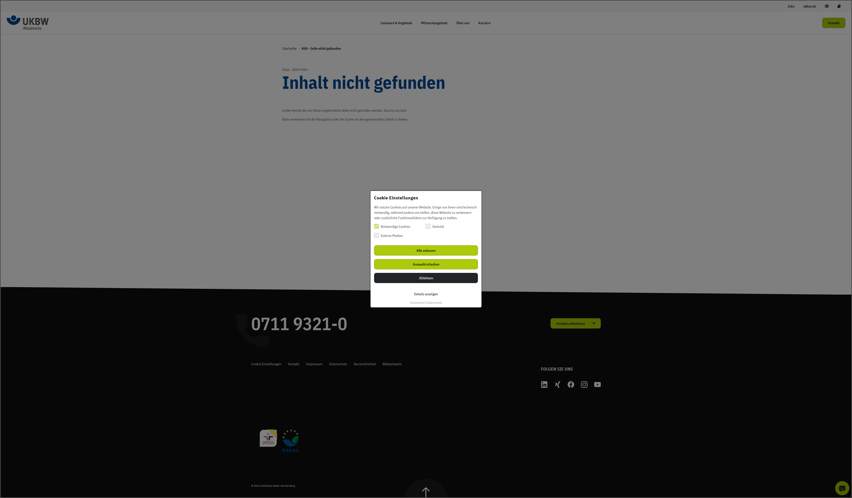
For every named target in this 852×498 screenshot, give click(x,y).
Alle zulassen (426, 250)
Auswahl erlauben (426, 264)
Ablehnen (426, 278)
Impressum (417, 302)
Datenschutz (434, 302)
